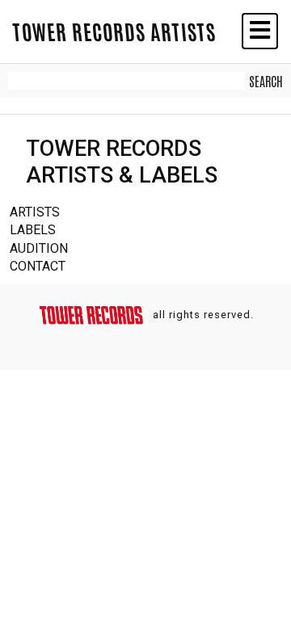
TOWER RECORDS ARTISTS (114, 30)
